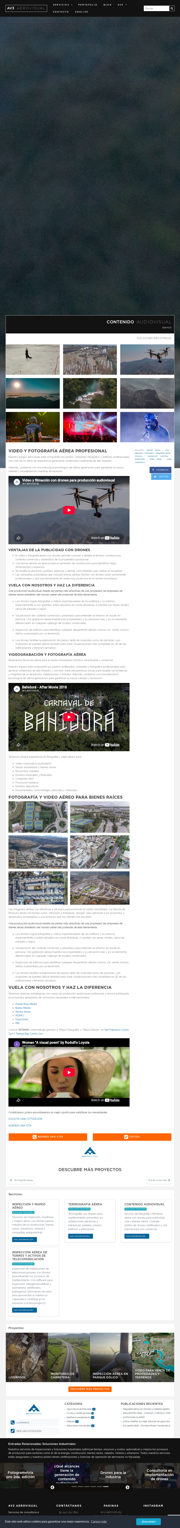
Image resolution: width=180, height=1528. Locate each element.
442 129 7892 (70, 1512)
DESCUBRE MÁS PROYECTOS (90, 1389)
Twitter (163, 476)
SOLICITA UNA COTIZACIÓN (25, 1118)
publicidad (140, 459)
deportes (139, 453)
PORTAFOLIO (88, 5)
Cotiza (134, 1137)
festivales (149, 453)
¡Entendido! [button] (149, 1521)
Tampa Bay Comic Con (29, 1033)
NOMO (19, 1015)
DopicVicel (21, 1019)
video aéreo (156, 459)
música (138, 456)
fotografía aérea (163, 453)
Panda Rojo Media (26, 1003)
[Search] (172, 8)
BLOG (108, 5)
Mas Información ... (24, 1239)
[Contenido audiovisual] (33, 359)
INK (17, 1022)
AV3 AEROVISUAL (111, 1512)
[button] (51, 1487)
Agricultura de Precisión (79, 1409)
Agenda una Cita (50, 1137)
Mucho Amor (23, 1011)
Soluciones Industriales (154, 338)
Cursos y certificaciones (79, 1413)
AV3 (26, 8)
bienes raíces (153, 450)
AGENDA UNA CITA (19, 1125)
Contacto (61, 12)
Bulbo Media (22, 1007)
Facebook (162, 470)
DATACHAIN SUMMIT (134, 1417)
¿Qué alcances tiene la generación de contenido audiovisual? (66, 1475)
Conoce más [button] (99, 1521)
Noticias (71, 1421)
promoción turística (158, 456)
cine (167, 450)
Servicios (61, 5)
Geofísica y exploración (79, 1417)
